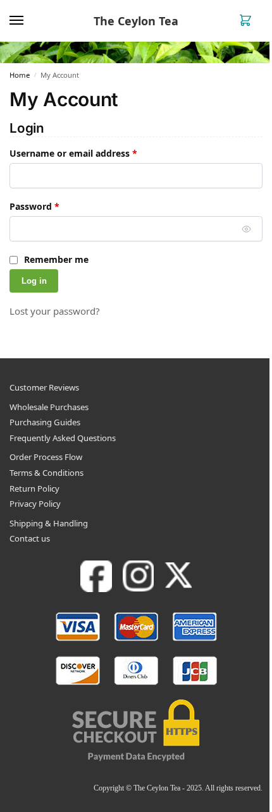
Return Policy (34, 488)
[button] (248, 21)
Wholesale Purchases (49, 407)
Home (19, 75)
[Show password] (246, 228)
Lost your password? (54, 311)
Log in (34, 281)
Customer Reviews (44, 387)
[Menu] (28, 20)
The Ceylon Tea (136, 20)
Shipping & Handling (48, 523)
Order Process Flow (45, 457)
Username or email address (92, 153)
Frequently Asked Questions (62, 438)
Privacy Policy (35, 503)
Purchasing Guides (44, 422)
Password (53, 206)
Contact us (29, 538)
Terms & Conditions (46, 472)
